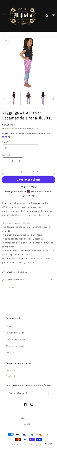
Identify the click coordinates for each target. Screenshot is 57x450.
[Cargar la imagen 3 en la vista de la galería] (43, 98)
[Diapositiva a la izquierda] (3, 99)
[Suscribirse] (48, 393)
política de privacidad (16, 339)
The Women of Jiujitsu (24, 445)
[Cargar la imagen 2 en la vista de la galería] (28, 98)
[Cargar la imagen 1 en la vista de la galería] (13, 98)
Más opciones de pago (28, 187)
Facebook (10, 376)
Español (27, 424)
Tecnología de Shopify (38, 445)
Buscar (9, 326)
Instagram (11, 370)
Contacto (10, 352)
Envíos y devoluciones (16, 332)
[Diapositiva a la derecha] (54, 99)
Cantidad (6, 155)
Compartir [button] (10, 287)
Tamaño (5, 142)
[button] (3, 16)
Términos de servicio (15, 346)
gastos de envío (10, 129)
